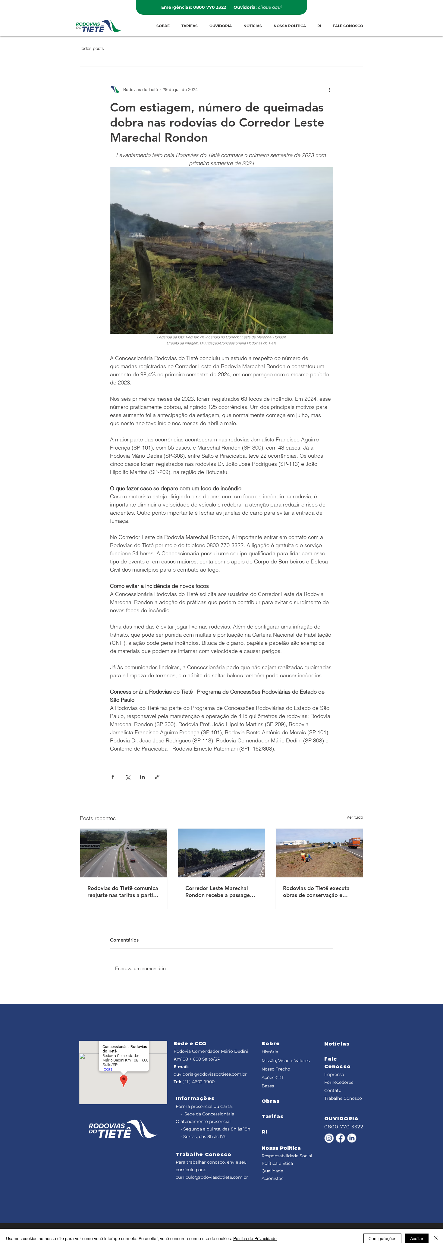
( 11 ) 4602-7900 (198, 1081)
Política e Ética (277, 1163)
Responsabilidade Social (287, 1156)
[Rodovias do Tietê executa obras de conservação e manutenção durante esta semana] (319, 853)
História (270, 1052)
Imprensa (334, 1074)
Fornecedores (338, 1082)
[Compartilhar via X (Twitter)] (127, 777)
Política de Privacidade (255, 1238)
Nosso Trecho (276, 1069)
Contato (332, 1090)
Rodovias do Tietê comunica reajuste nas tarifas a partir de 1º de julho (122, 891)
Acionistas (272, 1178)
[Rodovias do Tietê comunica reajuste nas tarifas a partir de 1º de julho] (123, 853)
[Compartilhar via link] (157, 777)
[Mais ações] (329, 89)
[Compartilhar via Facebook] (113, 777)
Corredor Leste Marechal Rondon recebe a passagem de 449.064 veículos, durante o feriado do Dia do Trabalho (220, 891)
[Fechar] (435, 1238)
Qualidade (272, 1171)
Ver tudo (355, 817)
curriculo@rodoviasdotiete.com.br (212, 1177)
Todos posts (92, 48)
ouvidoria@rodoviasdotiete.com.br (210, 1074)
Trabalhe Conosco (343, 1098)
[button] (189, 25)
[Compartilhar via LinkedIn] (142, 777)
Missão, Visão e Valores (286, 1060)
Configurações (382, 1238)
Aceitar (416, 1238)
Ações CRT (273, 1077)
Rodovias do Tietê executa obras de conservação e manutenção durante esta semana (316, 891)
